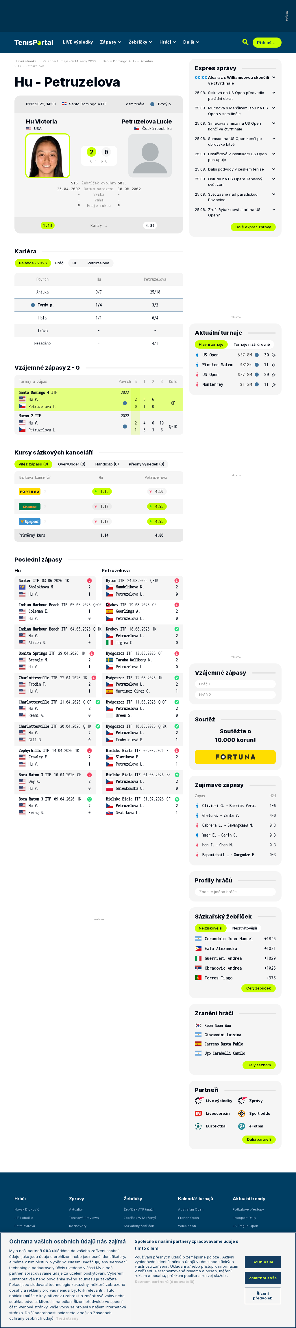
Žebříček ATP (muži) (139, 1209)
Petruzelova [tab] (98, 263)
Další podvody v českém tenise (236, 169)
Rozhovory (77, 1226)
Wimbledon (187, 1226)
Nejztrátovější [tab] (244, 928)
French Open (188, 1218)
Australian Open (191, 1209)
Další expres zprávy (253, 227)
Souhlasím (262, 1262)
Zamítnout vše (263, 1277)
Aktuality (76, 1209)
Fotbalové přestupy (248, 1209)
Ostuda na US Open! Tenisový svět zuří (235, 182)
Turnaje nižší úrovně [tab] (252, 344)
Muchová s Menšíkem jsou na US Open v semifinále (238, 111)
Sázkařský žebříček (139, 1226)
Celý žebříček (258, 988)
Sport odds (259, 1113)
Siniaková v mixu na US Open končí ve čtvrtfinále (234, 126)
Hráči (165, 42)
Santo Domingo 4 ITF (88, 104)
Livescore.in (218, 1113)
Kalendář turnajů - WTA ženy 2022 (69, 61)
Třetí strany (67, 1318)
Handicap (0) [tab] (107, 464)
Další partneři (259, 1139)
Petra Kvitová (24, 1226)
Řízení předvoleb (262, 1295)
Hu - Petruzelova (31, 66)
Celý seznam (259, 1065)
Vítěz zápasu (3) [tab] (33, 464)
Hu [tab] (75, 263)
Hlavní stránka (25, 61)
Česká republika (157, 128)
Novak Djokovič (26, 1209)
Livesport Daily (244, 1218)
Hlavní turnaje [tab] (211, 344)
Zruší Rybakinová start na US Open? (234, 212)
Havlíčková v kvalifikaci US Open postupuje (237, 156)
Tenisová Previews (84, 1218)
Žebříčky (138, 42)
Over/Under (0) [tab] (71, 464)
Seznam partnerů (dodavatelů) (165, 1281)
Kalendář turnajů (195, 1198)
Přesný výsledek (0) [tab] (146, 464)
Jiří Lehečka (23, 1218)
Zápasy (108, 42)
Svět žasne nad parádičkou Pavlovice (233, 197)
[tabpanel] (98, 311)
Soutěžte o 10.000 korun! (235, 735)
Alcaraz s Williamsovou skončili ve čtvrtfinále (238, 80)
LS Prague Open (245, 1226)
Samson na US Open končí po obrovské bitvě (235, 141)
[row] (98, 399)
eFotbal (256, 1126)
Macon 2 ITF (30, 415)
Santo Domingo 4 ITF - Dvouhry (128, 61)
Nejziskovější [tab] (210, 928)
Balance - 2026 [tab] (33, 263)
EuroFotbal (216, 1126)
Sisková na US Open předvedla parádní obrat (236, 95)
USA (38, 128)
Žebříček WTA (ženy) (140, 1218)
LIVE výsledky (78, 42)
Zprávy (256, 1100)
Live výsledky (219, 1100)
